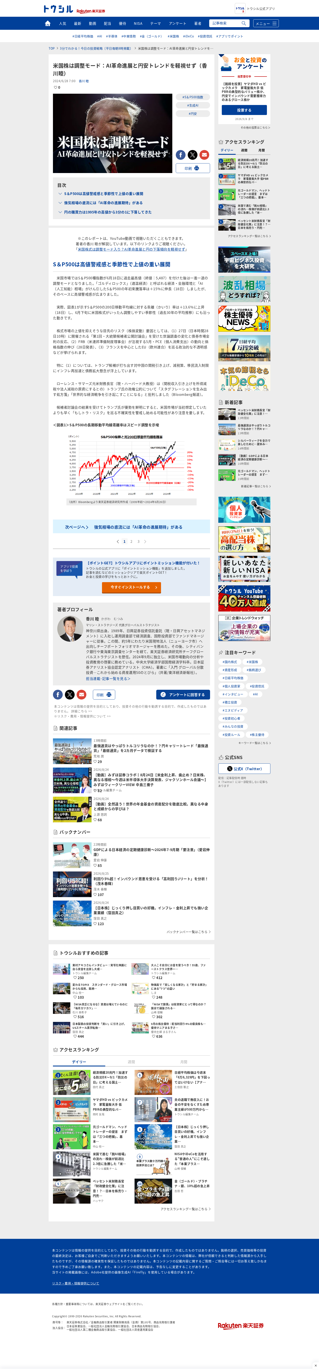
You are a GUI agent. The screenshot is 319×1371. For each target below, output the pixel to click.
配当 (107, 23)
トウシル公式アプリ (261, 8)
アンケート (178, 23)
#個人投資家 (231, 686)
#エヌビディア (233, 710)
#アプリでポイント (229, 36)
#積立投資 (230, 702)
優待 (122, 23)
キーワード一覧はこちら (253, 743)
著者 (197, 23)
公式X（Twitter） (249, 768)
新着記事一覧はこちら (254, 486)
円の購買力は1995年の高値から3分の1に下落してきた (108, 212)
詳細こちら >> (81, 711)
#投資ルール (231, 734)
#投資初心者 (231, 718)
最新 (77, 23)
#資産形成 (230, 670)
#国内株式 (230, 662)
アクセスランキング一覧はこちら (184, 1209)
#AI (99, 36)
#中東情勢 (129, 36)
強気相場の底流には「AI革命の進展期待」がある (103, 202)
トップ (47, 23)
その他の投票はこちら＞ (256, 127)
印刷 (188, 168)
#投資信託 (205, 36)
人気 (62, 23)
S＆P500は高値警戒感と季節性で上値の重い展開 (103, 193)
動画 (92, 23)
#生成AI (193, 105)
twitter (192, 155)
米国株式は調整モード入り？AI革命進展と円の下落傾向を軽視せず (131, 249)
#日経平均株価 (82, 36)
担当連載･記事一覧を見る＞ (108, 678)
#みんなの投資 (233, 726)
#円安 (193, 113)
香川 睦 (84, 81)
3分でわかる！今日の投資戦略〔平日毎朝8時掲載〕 (96, 48)
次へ (146, 542)
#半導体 (111, 36)
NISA (138, 23)
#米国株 (173, 36)
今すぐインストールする (130, 587)
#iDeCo (188, 36)
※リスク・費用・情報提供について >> (82, 716)
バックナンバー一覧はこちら (187, 931)
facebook (181, 155)
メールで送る (204, 155)
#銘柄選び (254, 670)
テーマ (155, 23)
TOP (52, 48)
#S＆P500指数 (193, 97)
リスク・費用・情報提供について (75, 1283)
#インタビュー (233, 694)
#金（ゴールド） (152, 36)
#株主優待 (257, 734)
